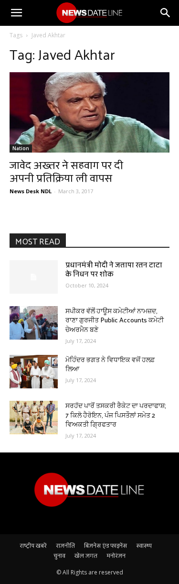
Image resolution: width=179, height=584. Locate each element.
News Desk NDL (31, 191)
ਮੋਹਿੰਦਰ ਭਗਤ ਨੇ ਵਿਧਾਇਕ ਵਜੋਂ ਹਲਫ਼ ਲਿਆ (110, 364)
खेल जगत (85, 555)
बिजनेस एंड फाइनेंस (105, 545)
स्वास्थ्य (144, 545)
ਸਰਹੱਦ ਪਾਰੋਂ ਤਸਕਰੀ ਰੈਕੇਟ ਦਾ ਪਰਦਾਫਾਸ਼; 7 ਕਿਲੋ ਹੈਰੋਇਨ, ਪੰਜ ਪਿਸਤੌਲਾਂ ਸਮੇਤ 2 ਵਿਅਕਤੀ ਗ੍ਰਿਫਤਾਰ (115, 414)
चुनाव (59, 555)
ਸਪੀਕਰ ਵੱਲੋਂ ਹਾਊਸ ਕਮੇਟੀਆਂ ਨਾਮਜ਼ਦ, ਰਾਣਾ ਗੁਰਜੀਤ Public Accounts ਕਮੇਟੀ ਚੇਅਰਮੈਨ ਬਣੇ (114, 320)
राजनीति (65, 545)
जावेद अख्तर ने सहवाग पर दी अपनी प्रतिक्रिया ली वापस (66, 171)
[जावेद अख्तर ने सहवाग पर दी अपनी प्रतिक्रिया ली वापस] (89, 112)
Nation (20, 148)
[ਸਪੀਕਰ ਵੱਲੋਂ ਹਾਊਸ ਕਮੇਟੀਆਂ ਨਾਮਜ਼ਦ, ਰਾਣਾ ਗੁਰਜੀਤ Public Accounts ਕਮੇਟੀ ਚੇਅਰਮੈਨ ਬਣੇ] (34, 323)
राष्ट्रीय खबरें (33, 545)
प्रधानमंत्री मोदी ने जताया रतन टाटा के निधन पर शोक (113, 269)
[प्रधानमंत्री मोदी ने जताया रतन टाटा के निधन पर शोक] (34, 277)
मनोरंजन (116, 555)
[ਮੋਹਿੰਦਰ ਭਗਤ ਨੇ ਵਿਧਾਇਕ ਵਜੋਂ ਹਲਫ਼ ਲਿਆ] (34, 371)
